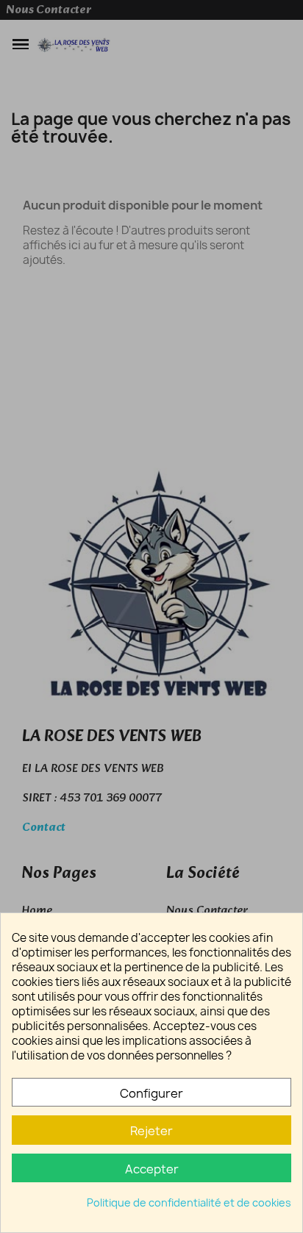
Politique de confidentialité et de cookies (189, 1202)
